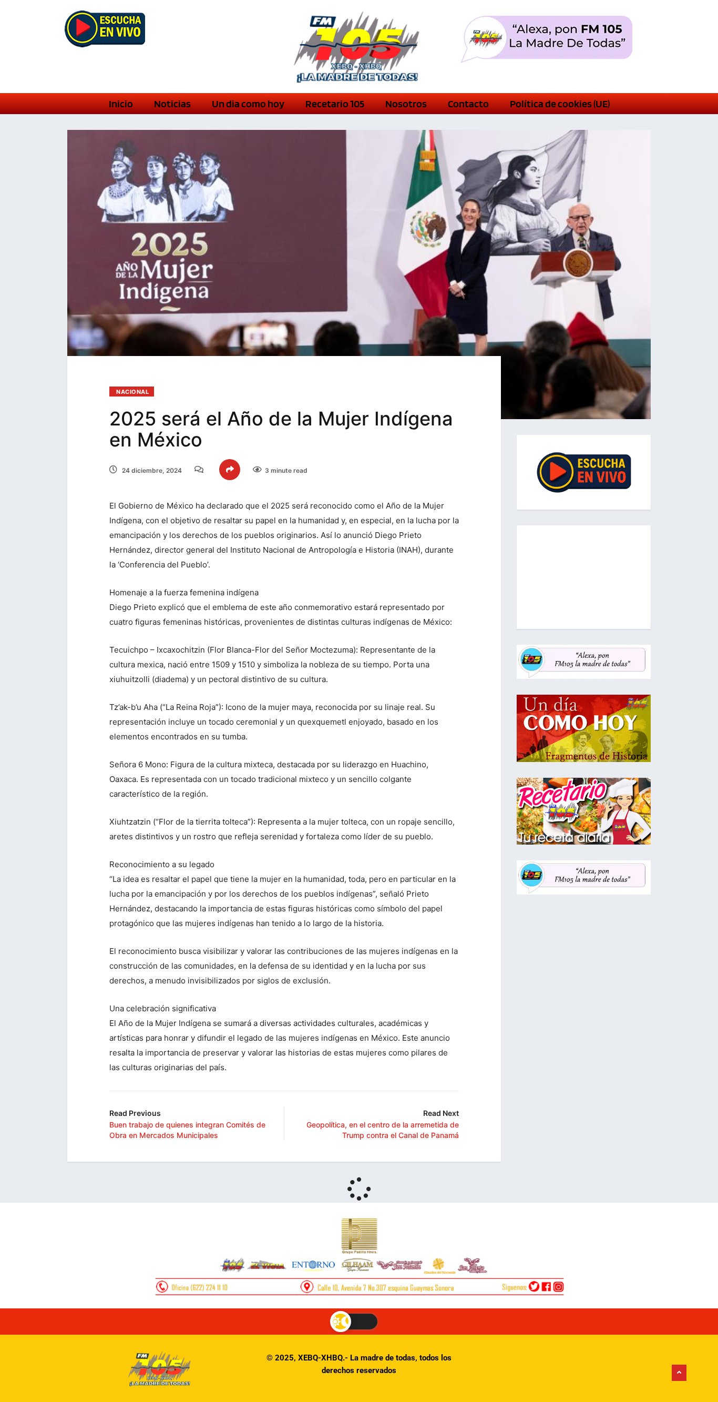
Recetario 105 (334, 103)
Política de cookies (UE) (560, 103)
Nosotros (406, 103)
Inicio (121, 103)
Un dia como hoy (248, 103)
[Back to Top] (679, 1373)
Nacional (132, 391)
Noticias (172, 103)
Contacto (468, 103)
